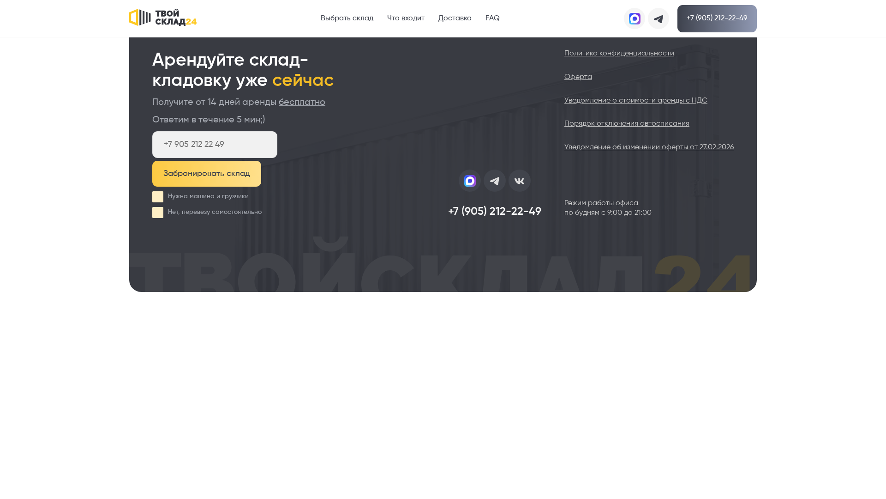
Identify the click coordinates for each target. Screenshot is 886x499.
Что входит (406, 18)
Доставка (455, 18)
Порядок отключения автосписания (626, 124)
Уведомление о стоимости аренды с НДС (635, 100)
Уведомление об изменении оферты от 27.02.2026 (649, 147)
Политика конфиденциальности (619, 53)
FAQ (492, 18)
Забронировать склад (206, 174)
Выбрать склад (347, 18)
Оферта (578, 77)
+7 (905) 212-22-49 (717, 18)
